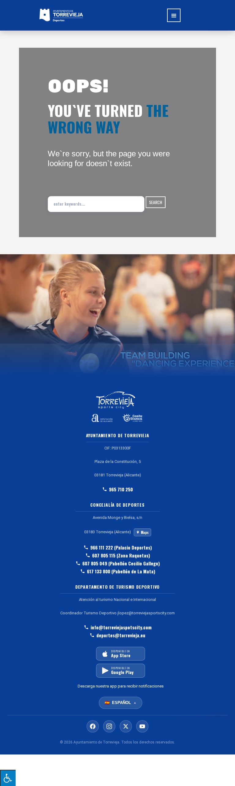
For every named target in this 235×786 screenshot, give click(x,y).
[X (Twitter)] (126, 726)
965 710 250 (121, 489)
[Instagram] (109, 726)
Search (155, 202)
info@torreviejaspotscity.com (121, 627)
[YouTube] (142, 726)
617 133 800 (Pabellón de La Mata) (121, 571)
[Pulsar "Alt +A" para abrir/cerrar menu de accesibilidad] (8, 778)
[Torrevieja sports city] (61, 15)
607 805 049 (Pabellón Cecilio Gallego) (121, 563)
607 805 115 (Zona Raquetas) (121, 555)
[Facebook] (93, 726)
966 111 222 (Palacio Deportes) (121, 547)
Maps (145, 532)
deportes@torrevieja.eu (120, 635)
